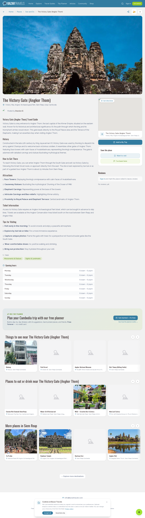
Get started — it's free (126, 318)
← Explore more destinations (72, 476)
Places (19, 12)
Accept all (47, 513)
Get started (137, 3)
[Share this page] (128, 11)
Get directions (108, 101)
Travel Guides (49, 4)
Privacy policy (69, 509)
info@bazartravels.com (74, 498)
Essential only (60, 513)
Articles (72, 4)
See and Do (29, 12)
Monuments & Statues (12, 259)
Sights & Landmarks (33, 259)
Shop (92, 4)
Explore (39, 4)
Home (31, 4)
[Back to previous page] (3, 11)
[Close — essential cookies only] (106, 502)
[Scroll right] (138, 337)
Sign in (128, 4)
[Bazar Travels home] (14, 4)
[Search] (122, 4)
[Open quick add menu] (139, 512)
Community (82, 4)
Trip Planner (62, 4)
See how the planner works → (128, 322)
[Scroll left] (133, 337)
